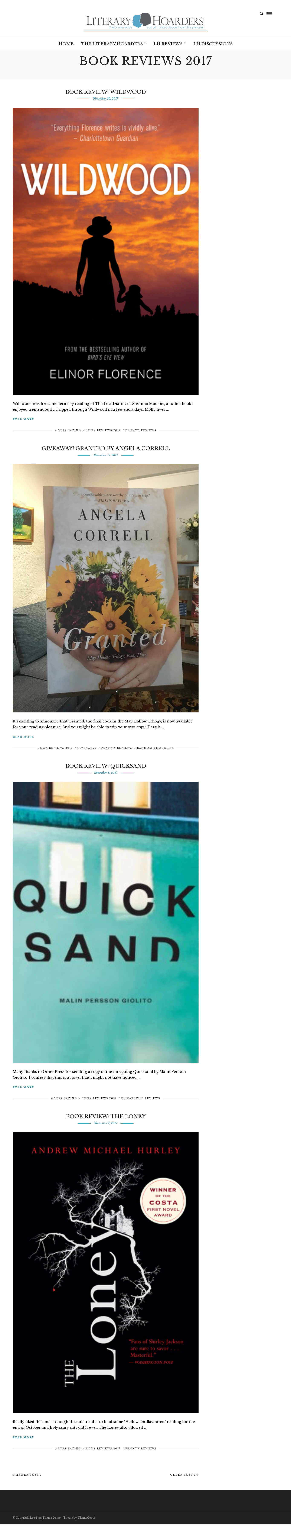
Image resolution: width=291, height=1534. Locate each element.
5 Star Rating (68, 1448)
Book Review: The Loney (106, 1116)
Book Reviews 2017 (103, 430)
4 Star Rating (68, 430)
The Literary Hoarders (112, 43)
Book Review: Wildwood (105, 92)
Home (66, 43)
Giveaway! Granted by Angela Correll (106, 448)
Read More (23, 419)
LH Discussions (213, 43)
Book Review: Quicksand (105, 766)
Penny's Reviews (140, 430)
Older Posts (183, 1474)
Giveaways (87, 747)
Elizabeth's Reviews (140, 1098)
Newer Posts (29, 1474)
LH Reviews (168, 43)
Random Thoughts (155, 747)
